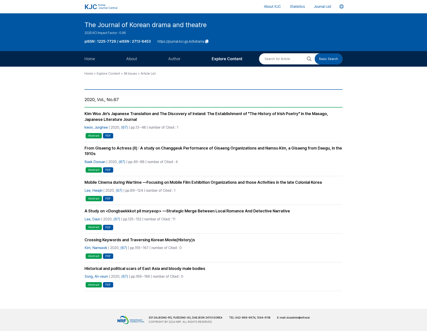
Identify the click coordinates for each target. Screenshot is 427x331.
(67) (124, 127)
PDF (108, 135)
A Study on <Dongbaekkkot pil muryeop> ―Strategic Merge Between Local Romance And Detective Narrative (187, 211)
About (131, 58)
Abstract (93, 135)
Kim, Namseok (96, 248)
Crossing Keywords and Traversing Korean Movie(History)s (140, 239)
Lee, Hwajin (94, 190)
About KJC (272, 6)
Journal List (322, 6)
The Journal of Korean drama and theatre (146, 25)
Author (174, 58)
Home (90, 58)
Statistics (297, 6)
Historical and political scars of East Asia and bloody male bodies (145, 268)
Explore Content (227, 58)
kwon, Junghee (96, 127)
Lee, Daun (92, 219)
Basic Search (328, 59)
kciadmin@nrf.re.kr (298, 317)
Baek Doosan (95, 162)
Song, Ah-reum (96, 276)
